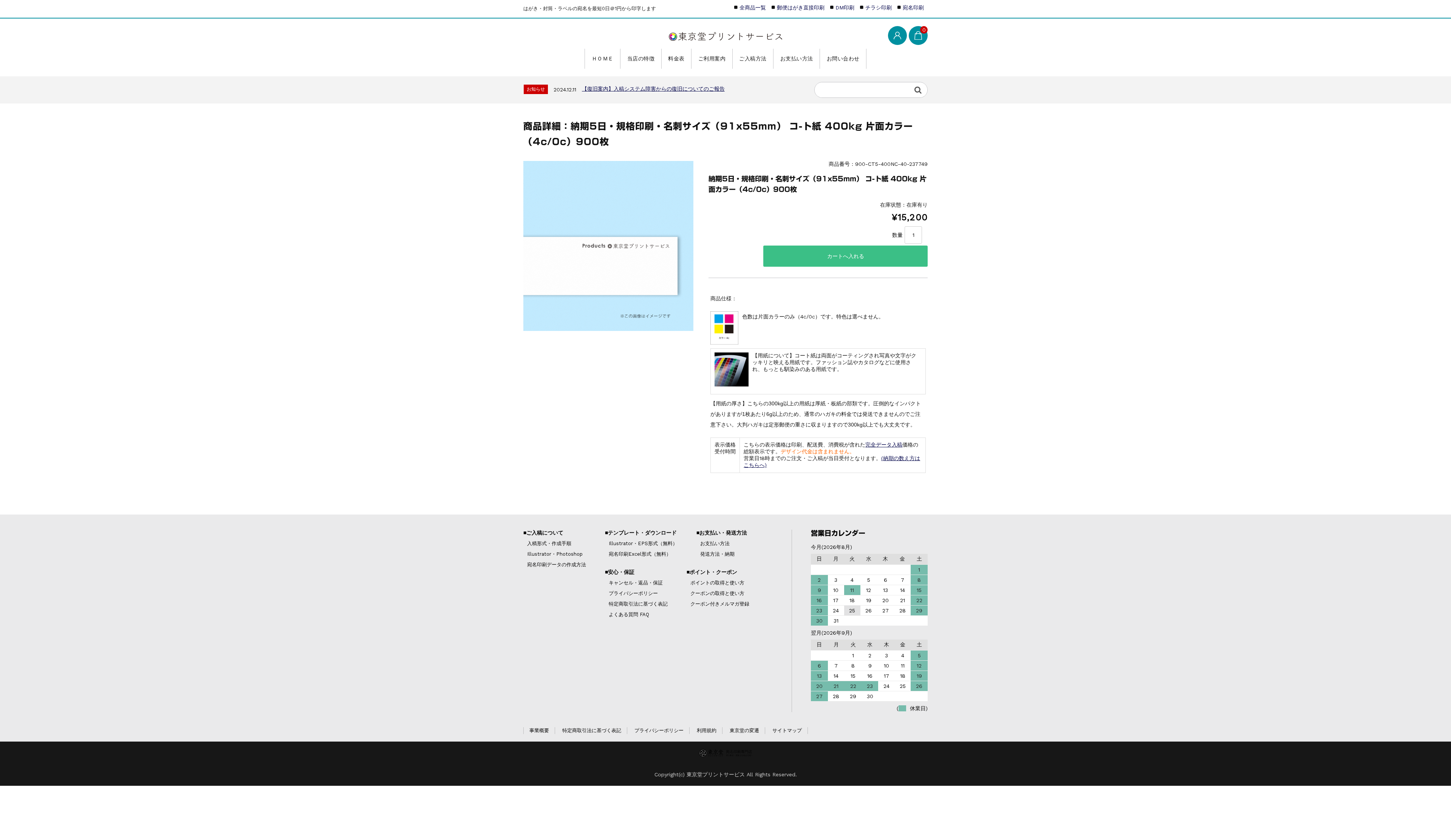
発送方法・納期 (717, 554)
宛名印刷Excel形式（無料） (640, 554)
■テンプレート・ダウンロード (641, 533)
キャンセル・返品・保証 (636, 583)
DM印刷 (844, 8)
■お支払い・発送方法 (721, 533)
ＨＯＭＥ (603, 59)
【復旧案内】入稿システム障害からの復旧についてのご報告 (653, 89)
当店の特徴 (641, 59)
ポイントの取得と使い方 (717, 583)
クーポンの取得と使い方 (717, 593)
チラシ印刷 (878, 8)
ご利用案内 (712, 59)
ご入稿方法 (753, 59)
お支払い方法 (796, 59)
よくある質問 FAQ (629, 614)
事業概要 (539, 730)
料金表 (676, 59)
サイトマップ (787, 730)
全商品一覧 (752, 8)
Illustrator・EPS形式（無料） (643, 543)
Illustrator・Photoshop (555, 554)
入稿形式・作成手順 (549, 543)
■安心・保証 (619, 572)
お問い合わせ (843, 59)
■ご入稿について (543, 533)
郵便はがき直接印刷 (801, 8)
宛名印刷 (913, 8)
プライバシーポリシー (633, 593)
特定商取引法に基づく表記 (638, 604)
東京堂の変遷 (744, 730)
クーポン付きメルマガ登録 (719, 604)
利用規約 (706, 730)
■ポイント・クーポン (712, 572)
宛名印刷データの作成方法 (556, 564)
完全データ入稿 (883, 445)
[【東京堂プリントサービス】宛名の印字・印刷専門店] (725, 34)
